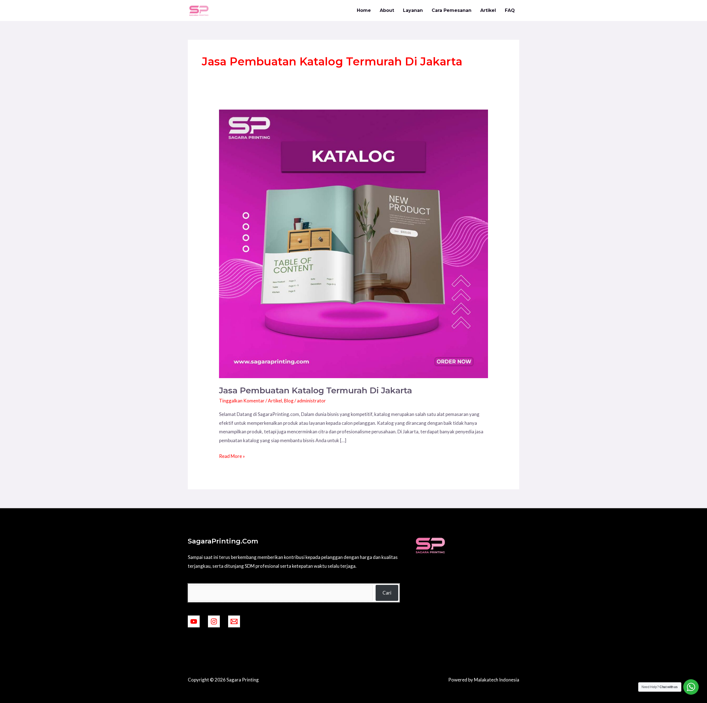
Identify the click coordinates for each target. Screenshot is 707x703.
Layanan (413, 10)
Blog (289, 401)
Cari (386, 593)
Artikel (488, 10)
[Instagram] (214, 621)
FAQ (510, 10)
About (387, 10)
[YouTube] (194, 621)
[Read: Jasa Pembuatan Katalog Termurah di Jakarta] (353, 243)
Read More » (232, 455)
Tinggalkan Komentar (242, 401)
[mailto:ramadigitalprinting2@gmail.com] (234, 621)
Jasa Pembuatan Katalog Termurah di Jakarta (315, 390)
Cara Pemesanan (451, 10)
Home (364, 10)
